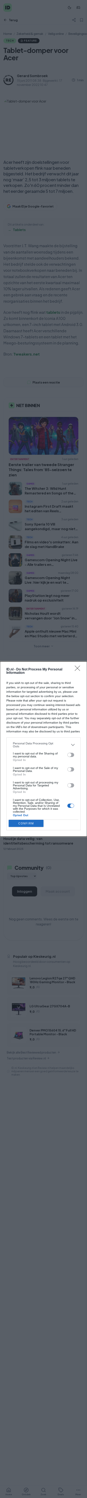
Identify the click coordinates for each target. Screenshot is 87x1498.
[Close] (79, 670)
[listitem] (43, 745)
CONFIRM (26, 823)
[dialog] (43, 749)
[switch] (70, 755)
